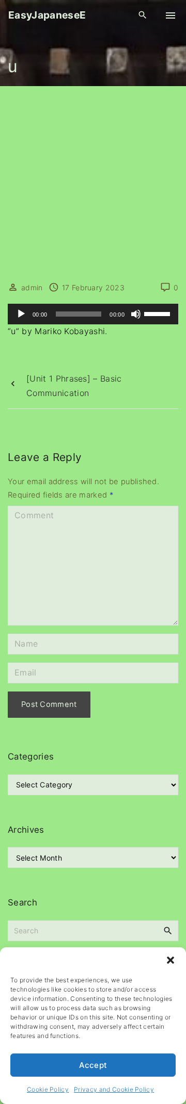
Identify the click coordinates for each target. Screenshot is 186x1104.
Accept (93, 1065)
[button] (170, 960)
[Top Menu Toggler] (170, 15)
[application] (93, 314)
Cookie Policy (48, 1089)
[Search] (168, 930)
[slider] (158, 313)
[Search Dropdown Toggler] (143, 15)
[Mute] (136, 314)
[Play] (21, 314)
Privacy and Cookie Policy (114, 1089)
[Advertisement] (93, 184)
